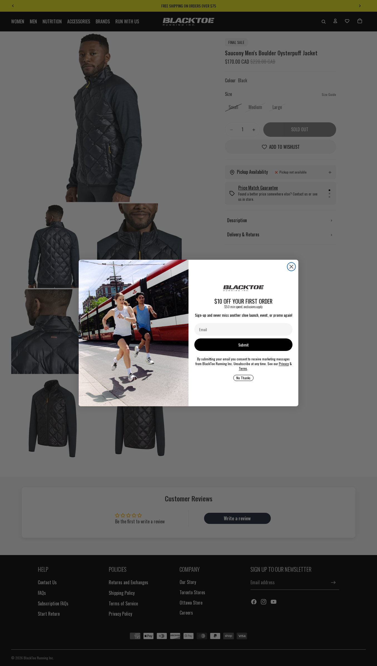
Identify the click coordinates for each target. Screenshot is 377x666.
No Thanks (243, 377)
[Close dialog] (291, 267)
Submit (243, 345)
